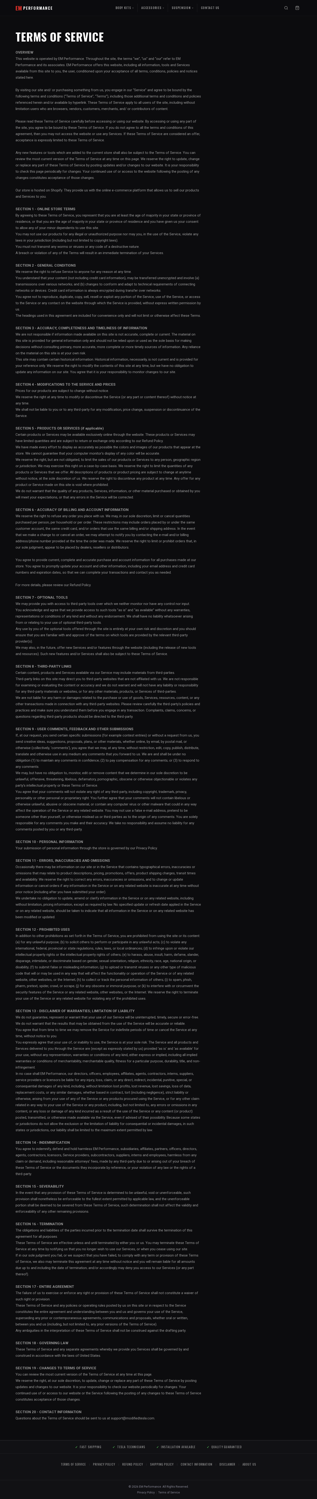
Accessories (151, 8)
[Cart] (297, 8)
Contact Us (210, 8)
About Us (249, 1464)
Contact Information (196, 1464)
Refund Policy (132, 1464)
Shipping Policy (162, 1464)
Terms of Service (169, 1492)
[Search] (286, 8)
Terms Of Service (73, 1464)
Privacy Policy (104, 1464)
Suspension (181, 8)
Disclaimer (227, 1464)
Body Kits (123, 8)
